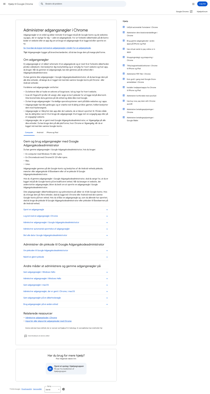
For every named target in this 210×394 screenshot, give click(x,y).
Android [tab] (40, 132)
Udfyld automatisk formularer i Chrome (142, 27)
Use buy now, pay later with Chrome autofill (141, 102)
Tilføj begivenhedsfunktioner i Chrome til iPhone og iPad (142, 67)
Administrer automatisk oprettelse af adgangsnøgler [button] (46, 229)
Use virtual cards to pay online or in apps (141, 50)
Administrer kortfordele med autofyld (141, 96)
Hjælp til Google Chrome (20, 4)
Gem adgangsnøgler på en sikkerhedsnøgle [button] (42, 298)
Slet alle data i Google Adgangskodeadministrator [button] (45, 235)
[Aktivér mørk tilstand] (63, 389)
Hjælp (125, 21)
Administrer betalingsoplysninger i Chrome (140, 110)
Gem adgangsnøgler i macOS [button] (36, 285)
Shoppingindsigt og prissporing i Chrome (140, 58)
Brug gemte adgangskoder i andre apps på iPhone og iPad (140, 42)
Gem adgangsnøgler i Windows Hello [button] (39, 272)
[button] (4, 4)
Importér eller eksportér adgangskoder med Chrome (48, 321)
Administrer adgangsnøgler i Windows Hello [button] (42, 278)
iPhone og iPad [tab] (52, 132)
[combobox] (85, 4)
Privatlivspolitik (27, 389)
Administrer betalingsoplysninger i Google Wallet (140, 119)
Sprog (49, 386)
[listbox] (53, 389)
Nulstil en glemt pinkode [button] (33, 257)
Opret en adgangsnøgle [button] (33, 209)
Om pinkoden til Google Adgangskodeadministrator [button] (45, 250)
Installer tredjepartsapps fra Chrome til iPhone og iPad (141, 89)
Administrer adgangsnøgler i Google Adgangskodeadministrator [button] (51, 222)
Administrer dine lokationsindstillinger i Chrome (142, 34)
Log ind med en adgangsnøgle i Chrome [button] (40, 216)
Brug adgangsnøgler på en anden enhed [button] (40, 304)
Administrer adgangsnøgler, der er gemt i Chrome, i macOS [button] (49, 291)
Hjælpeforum (202, 12)
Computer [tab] (29, 132)
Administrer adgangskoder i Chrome (41, 318)
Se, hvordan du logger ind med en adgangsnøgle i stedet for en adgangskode (57, 48)
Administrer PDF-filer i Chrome (139, 74)
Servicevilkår (37, 389)
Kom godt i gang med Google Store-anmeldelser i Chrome (141, 80)
